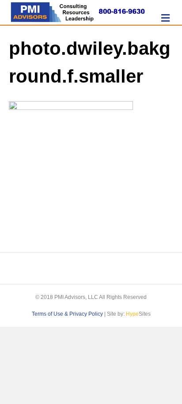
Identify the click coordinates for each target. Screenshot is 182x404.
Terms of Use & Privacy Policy (67, 314)
